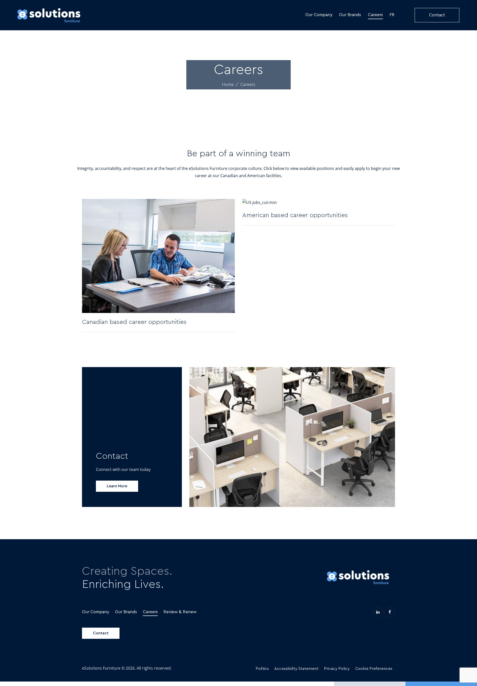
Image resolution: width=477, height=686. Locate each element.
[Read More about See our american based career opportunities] (391, 215)
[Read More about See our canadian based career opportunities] (230, 322)
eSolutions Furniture (101, 668)
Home (228, 84)
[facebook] (389, 612)
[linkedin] (377, 612)
